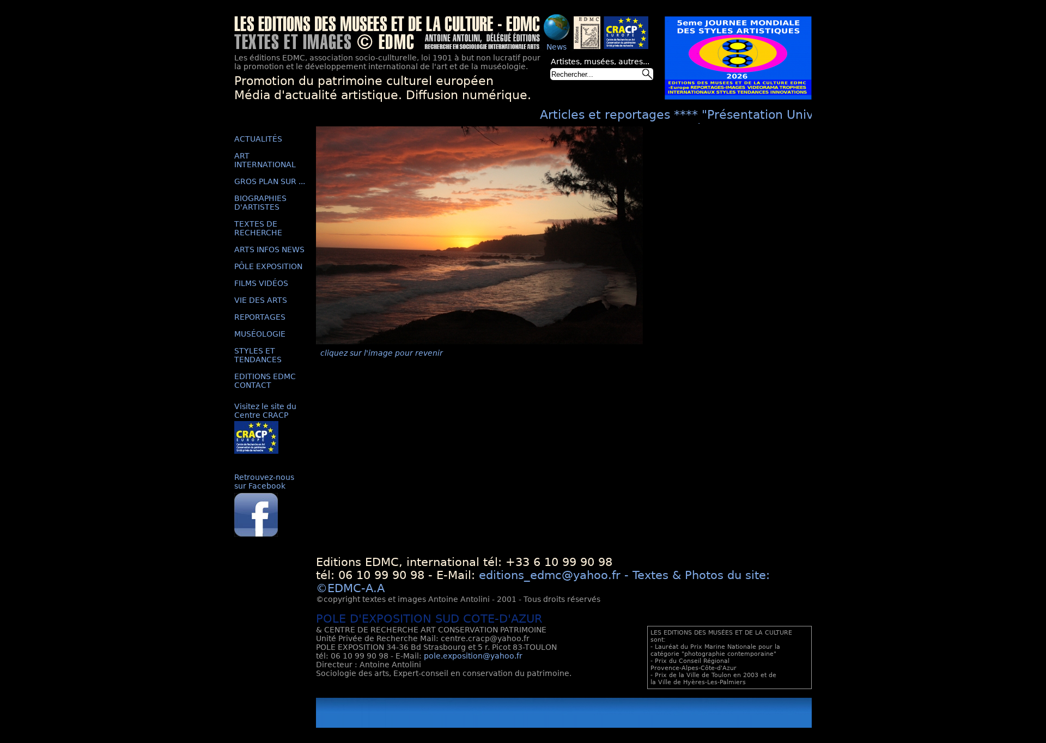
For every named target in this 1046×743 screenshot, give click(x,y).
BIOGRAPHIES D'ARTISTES (260, 202)
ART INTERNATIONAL (265, 160)
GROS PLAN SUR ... (269, 181)
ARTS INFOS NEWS (269, 249)
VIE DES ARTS (260, 300)
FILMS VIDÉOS (261, 283)
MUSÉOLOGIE (259, 334)
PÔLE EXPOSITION (268, 266)
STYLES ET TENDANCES (258, 355)
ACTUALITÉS (258, 139)
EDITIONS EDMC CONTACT (265, 380)
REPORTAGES (259, 317)
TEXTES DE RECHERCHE (258, 228)
